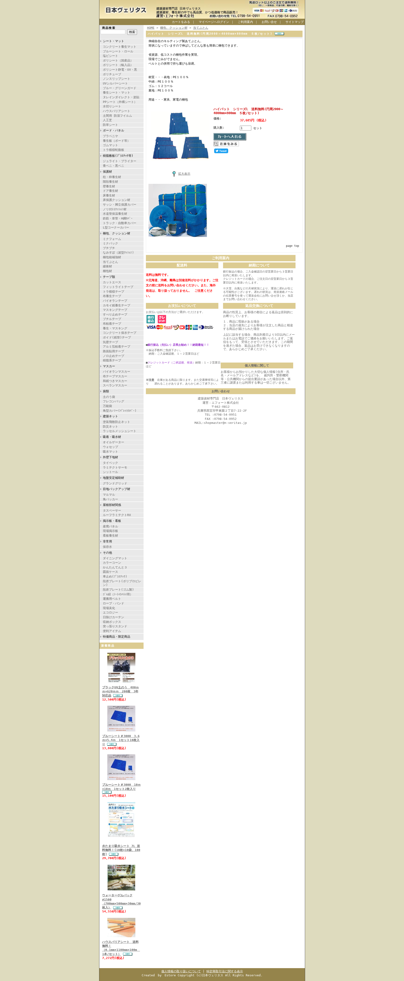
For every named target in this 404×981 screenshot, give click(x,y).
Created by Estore (159, 975)
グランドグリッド (115, 483)
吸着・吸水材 (112, 437)
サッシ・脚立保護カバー (119, 204)
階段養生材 (110, 181)
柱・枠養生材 (112, 177)
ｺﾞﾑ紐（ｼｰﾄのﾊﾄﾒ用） (118, 594)
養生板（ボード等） (116, 140)
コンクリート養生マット (119, 46)
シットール (110, 472)
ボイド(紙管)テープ (117, 337)
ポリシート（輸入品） (118, 65)
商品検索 (109, 27)
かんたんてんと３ (115, 567)
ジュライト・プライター (119, 161)
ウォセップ (110, 447)
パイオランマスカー (116, 371)
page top (292, 245)
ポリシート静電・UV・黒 (120, 69)
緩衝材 (107, 266)
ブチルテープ (112, 319)
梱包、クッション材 (116, 233)
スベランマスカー (115, 385)
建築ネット (110, 416)
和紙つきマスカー (115, 381)
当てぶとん (110, 262)
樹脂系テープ (112, 360)
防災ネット (110, 426)
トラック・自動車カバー (119, 223)
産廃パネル (110, 526)
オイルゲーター (113, 442)
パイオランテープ (115, 300)
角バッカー (110, 499)
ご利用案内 (245, 22)
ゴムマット (110, 145)
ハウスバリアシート (116, 111)
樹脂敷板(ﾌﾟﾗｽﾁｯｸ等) (118, 155)
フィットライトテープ (118, 287)
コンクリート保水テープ (119, 332)
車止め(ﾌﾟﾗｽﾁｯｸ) (115, 576)
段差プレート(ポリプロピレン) (122, 583)
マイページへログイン (214, 22)
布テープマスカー (115, 376)
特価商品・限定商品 (116, 636)
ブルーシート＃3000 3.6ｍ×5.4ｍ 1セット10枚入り (121, 740)
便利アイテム (112, 631)
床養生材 (109, 195)
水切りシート (112, 106)
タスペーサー (112, 510)
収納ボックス (112, 622)
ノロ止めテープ (113, 356)
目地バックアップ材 (116, 489)
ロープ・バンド (113, 603)
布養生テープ (112, 296)
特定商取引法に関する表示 (224, 971)
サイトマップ (294, 22)
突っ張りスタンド (115, 626)
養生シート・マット (116, 92)
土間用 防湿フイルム (117, 115)
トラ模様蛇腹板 (113, 150)
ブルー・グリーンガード (119, 88)
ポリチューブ (112, 74)
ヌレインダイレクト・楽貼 (121, 97)
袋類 (106, 391)
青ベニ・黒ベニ (113, 165)
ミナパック (110, 243)
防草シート (110, 125)
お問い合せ (269, 22)
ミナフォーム (112, 239)
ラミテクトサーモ (115, 467)
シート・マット (113, 41)
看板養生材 (110, 535)
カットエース (112, 282)
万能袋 (107, 406)
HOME (151, 27)
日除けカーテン (113, 617)
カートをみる (181, 22)
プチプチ (109, 248)
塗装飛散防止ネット (116, 422)
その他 (107, 552)
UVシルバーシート (115, 83)
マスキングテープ (115, 310)
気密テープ (110, 342)
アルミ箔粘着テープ (116, 346)
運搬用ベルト (112, 598)
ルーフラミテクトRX (117, 515)
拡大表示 (184, 173)
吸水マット (110, 451)
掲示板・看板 (112, 521)
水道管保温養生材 (115, 213)
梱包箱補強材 (112, 257)
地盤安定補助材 (113, 478)
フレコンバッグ (113, 401)
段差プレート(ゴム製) (118, 589)
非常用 (107, 541)
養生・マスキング (115, 328)
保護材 (107, 171)
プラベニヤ (110, 136)
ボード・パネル (113, 130)
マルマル (109, 494)
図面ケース (110, 572)
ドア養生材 (110, 191)
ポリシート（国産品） (118, 60)
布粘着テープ (112, 323)
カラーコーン (112, 562)
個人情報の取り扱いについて (181, 971)
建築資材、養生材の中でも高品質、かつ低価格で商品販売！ (197, 12)
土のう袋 (109, 397)
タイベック (110, 463)
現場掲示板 (110, 531)
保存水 (107, 547)
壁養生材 (109, 186)
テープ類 (109, 277)
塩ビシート (110, 56)
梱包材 (107, 271)
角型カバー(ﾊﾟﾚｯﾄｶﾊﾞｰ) (120, 410)
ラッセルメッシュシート (119, 431)
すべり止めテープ (115, 314)
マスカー (109, 366)
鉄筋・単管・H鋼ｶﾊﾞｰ (118, 218)
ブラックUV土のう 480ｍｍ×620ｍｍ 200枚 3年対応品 (120, 691)
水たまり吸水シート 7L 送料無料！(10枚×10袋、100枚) (121, 850)
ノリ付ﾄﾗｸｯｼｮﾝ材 (114, 209)
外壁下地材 (110, 457)
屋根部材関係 (112, 505)
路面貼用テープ (113, 351)
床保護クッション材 (116, 200)
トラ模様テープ (113, 291)
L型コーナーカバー (116, 227)
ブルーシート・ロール (118, 51)
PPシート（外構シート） (120, 102)
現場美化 (109, 608)
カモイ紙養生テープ (116, 305)
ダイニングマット (115, 558)
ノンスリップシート (116, 78)
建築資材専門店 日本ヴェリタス (178, 8)
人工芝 (107, 120)
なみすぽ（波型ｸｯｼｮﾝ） (119, 252)
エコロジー (110, 612)
